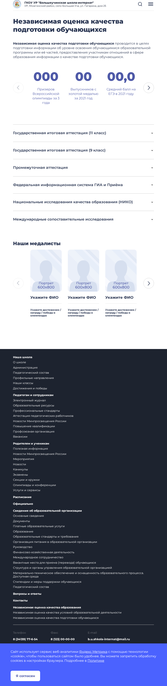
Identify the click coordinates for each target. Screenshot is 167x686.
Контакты (20, 600)
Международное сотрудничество (38, 557)
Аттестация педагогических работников (43, 416)
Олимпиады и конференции (34, 485)
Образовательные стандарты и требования (45, 536)
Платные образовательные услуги (39, 526)
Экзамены (20, 474)
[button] (140, 4)
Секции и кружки (26, 480)
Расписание (22, 497)
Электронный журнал (29, 400)
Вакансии (20, 436)
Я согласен (25, 676)
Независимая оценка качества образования (47, 607)
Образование (23, 531)
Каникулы (20, 469)
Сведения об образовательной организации (47, 511)
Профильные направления (33, 378)
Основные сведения (28, 516)
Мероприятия (23, 459)
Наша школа (22, 357)
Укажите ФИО (44, 297)
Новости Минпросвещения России (39, 421)
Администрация (25, 367)
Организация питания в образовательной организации (55, 542)
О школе (19, 362)
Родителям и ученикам (31, 443)
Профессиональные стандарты (36, 411)
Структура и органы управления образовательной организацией (62, 568)
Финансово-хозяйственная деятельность (43, 552)
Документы (21, 521)
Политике (96, 661)
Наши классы (23, 383)
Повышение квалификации (34, 426)
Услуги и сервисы (26, 490)
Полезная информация (30, 448)
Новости (19, 464)
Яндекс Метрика (93, 652)
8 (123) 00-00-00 (63, 639)
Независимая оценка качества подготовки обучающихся (56, 618)
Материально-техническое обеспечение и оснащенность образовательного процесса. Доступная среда (78, 574)
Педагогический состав (31, 372)
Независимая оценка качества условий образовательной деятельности (67, 612)
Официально (23, 504)
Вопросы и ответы (27, 594)
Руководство (22, 547)
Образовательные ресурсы (33, 405)
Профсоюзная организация (33, 431)
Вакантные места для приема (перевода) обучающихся (54, 562)
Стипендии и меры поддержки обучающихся (47, 582)
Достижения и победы (30, 388)
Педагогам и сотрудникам (33, 395)
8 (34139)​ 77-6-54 (25, 639)
